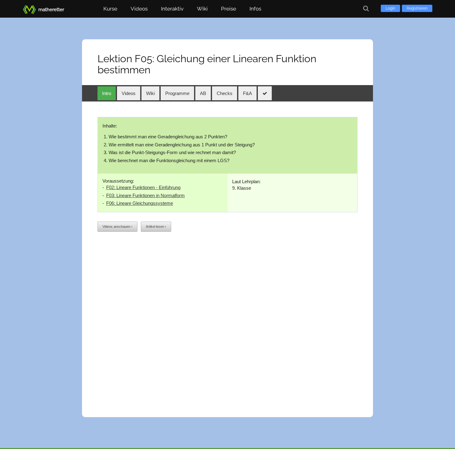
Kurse (110, 9)
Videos (139, 9)
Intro (106, 93)
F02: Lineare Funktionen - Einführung (143, 187)
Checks (224, 93)
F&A (247, 93)
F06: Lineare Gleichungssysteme (139, 203)
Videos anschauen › (117, 226)
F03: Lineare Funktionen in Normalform (145, 195)
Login (390, 8)
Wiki (202, 9)
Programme (177, 93)
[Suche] (366, 8)
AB (203, 93)
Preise (228, 9)
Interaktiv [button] (172, 9)
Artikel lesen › (156, 226)
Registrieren (417, 8)
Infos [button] (255, 9)
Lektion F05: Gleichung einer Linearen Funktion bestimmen (207, 64)
